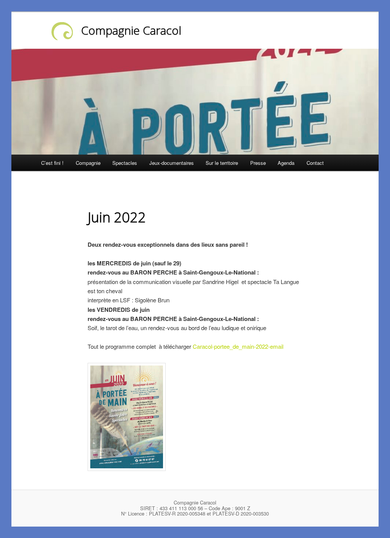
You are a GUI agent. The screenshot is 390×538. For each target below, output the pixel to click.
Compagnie (88, 162)
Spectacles (124, 162)
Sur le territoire (222, 162)
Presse (258, 162)
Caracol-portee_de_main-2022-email (238, 346)
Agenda (286, 162)
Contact (315, 162)
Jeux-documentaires (171, 162)
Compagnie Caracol (131, 30)
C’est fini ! (52, 162)
